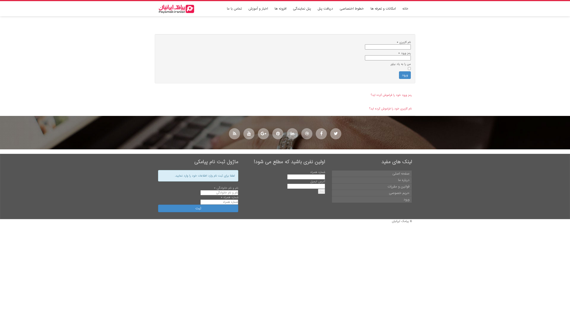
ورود (405, 75)
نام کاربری (404, 42)
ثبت (198, 208)
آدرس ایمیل (317, 181)
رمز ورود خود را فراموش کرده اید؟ (391, 95)
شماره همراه (317, 172)
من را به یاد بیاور (401, 64)
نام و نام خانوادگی (226, 188)
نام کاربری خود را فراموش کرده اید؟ (390, 109)
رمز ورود (404, 53)
